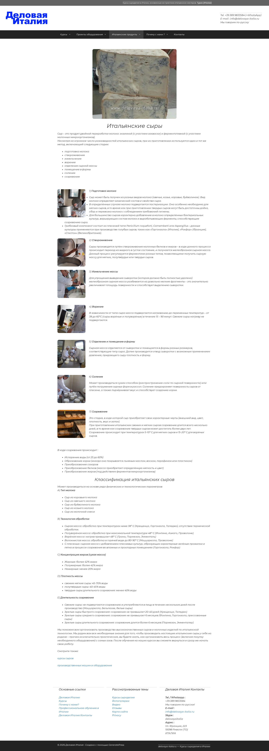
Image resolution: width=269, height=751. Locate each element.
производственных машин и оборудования (84, 665)
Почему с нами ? (155, 34)
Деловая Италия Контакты (75, 715)
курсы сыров (65, 658)
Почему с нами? (69, 704)
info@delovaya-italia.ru (244, 18)
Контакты (179, 34)
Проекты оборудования (89, 34)
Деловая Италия (69, 697)
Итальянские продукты (124, 34)
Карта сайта (120, 711)
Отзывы (117, 708)
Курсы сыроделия (123, 697)
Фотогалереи (120, 701)
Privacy (116, 715)
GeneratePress (116, 745)
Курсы (63, 34)
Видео (116, 704)
